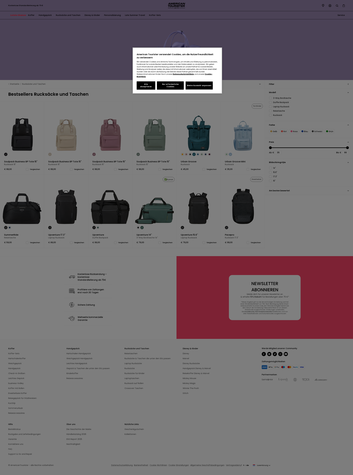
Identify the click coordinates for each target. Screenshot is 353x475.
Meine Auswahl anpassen (199, 85)
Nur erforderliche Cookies (170, 85)
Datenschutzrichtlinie (183, 74)
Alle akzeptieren (146, 85)
